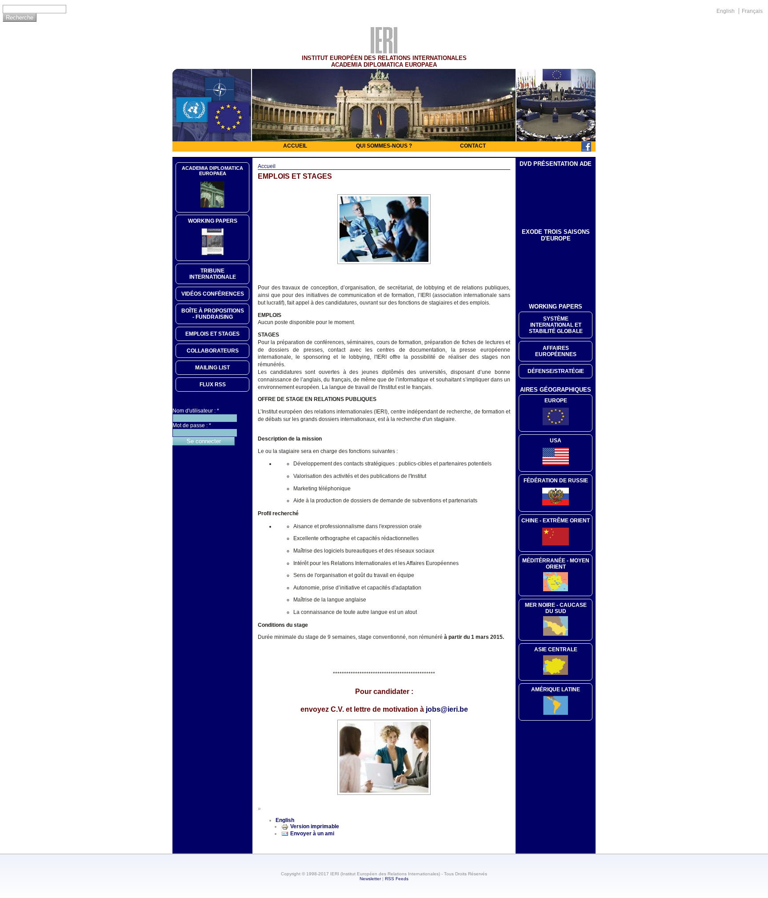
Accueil (295, 146)
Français (752, 11)
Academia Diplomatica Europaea (212, 170)
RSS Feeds (396, 878)
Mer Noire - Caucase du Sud (556, 608)
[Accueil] (384, 51)
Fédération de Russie (556, 480)
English (725, 11)
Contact (473, 146)
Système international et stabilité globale (556, 325)
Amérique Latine (555, 689)
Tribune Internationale (212, 274)
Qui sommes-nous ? (384, 146)
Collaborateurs (213, 351)
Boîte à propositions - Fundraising (212, 314)
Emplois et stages (212, 334)
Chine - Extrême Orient (555, 520)
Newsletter (370, 878)
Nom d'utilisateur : (195, 411)
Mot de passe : (191, 425)
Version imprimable (314, 826)
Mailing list (212, 368)
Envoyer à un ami (312, 833)
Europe (555, 400)
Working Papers (212, 221)
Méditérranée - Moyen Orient (555, 563)
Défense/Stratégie (556, 371)
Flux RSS (213, 384)
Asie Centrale (555, 649)
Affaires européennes (555, 351)
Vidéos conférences (212, 294)
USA (555, 440)
